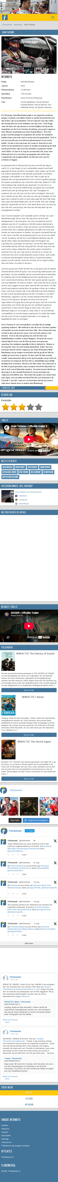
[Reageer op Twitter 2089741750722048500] (9, 915)
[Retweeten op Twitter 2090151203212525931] (13, 893)
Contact (4, 1132)
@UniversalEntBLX (15, 870)
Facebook (23, 496)
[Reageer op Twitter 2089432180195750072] (9, 935)
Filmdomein (7, 24)
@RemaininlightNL (49, 887)
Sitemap (5, 1139)
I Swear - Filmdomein (13, 1058)
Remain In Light (33, 989)
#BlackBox (11, 848)
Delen (7, 1022)
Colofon (4, 1125)
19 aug (36, 882)
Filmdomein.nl (7, 1157)
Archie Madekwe (8, 467)
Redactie (5, 1128)
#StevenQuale (22, 848)
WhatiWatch (24, 503)
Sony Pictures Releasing (10, 477)
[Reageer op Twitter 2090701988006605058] (9, 874)
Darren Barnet (20, 467)
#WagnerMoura (28, 929)
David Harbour (32, 467)
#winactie (45, 866)
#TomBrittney (34, 848)
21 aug (36, 862)
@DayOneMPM (42, 868)
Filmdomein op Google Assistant (15, 1145)
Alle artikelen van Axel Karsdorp (28, 492)
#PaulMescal (12, 868)
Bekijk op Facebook (10, 1020)
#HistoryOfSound (18, 866)
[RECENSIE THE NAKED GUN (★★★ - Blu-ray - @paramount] (9, 806)
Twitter (29, 1093)
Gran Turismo (23, 472)
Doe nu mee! (29, 690)
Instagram (23, 500)
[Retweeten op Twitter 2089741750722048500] (13, 915)
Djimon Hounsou (45, 467)
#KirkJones (46, 885)
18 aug (36, 901)
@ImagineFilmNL (34, 887)
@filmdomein (24, 840)
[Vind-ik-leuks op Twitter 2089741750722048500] (18, 915)
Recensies (18, 24)
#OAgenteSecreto (14, 929)
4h (35, 840)
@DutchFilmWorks (15, 851)
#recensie (48, 846)
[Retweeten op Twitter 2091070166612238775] (13, 854)
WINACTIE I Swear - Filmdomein (17, 1002)
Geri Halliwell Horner (9, 472)
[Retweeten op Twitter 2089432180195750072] (13, 935)
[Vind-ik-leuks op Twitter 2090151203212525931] (18, 893)
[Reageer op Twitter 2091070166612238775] (9, 854)
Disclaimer (6, 1135)
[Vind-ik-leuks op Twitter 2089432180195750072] (18, 935)
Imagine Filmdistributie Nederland (23, 1039)
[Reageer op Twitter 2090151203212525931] (9, 893)
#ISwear (14, 885)
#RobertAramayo (14, 887)
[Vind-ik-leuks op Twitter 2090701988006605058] (18, 874)
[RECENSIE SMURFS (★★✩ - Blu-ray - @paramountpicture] (49, 806)
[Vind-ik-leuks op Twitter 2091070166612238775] (18, 854)
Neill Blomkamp (36, 472)
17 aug (36, 923)
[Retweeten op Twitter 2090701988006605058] (13, 874)
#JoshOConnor (25, 868)
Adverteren (6, 1142)
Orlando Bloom (48, 472)
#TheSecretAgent (18, 927)
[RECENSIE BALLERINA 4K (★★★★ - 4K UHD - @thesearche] (29, 806)
